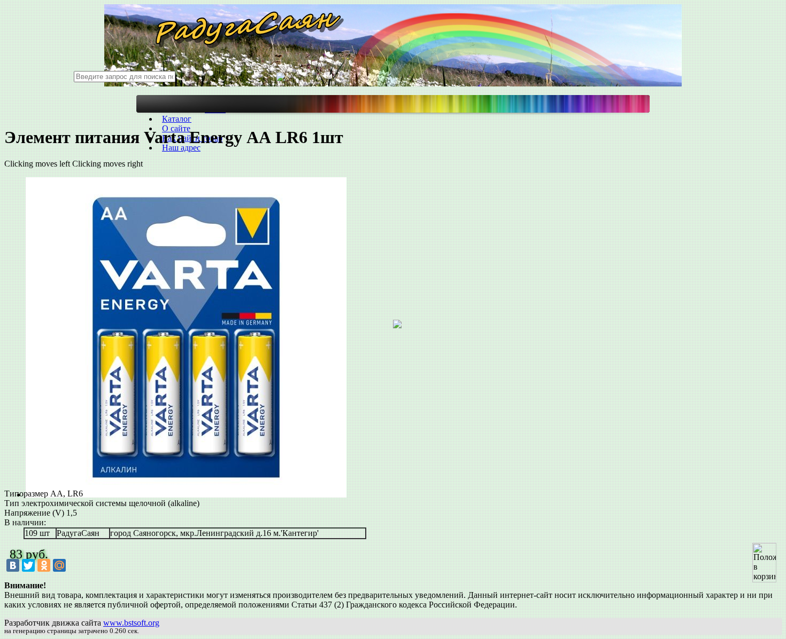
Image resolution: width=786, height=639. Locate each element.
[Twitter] (28, 565)
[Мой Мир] (59, 565)
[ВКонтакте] (12, 565)
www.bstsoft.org (131, 622)
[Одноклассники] (43, 565)
